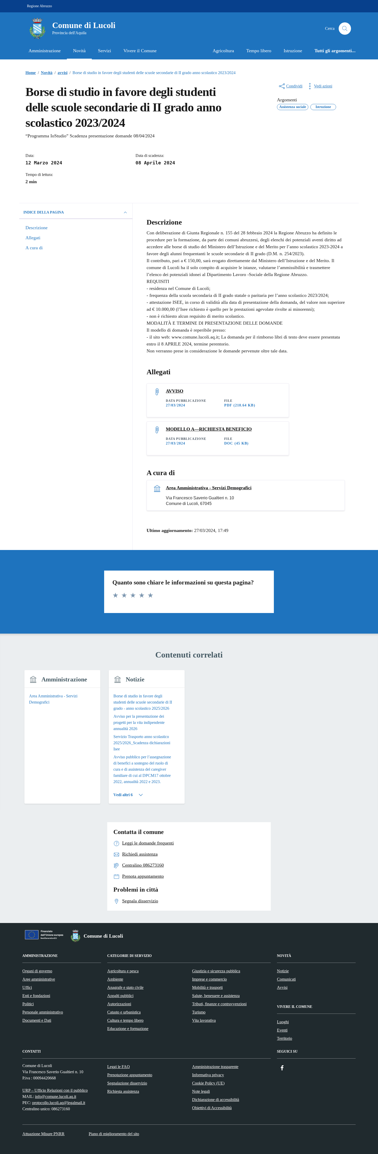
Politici (28, 1004)
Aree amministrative (38, 979)
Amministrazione (45, 50)
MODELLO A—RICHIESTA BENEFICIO (209, 429)
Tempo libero (258, 50)
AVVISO (174, 391)
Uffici (27, 987)
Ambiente (115, 979)
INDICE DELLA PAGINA (43, 212)
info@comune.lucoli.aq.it (55, 1096)
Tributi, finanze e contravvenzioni (219, 1004)
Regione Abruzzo (39, 6)
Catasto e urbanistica (124, 1012)
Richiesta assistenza (123, 1091)
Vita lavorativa (204, 1020)
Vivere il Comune (140, 50)
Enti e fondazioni (36, 995)
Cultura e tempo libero (125, 1020)
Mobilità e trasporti (207, 987)
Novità (79, 50)
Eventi (282, 1030)
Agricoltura (223, 50)
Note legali (201, 1091)
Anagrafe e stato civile (125, 987)
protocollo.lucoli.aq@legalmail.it (58, 1102)
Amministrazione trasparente (215, 1066)
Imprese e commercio (209, 979)
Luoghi (283, 1022)
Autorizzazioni (119, 1004)
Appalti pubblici (120, 995)
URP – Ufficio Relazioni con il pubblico (55, 1090)
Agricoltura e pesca (123, 971)
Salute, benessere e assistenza (216, 995)
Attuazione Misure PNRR (43, 1134)
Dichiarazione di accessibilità (215, 1099)
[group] (62, 740)
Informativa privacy (208, 1075)
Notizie (283, 971)
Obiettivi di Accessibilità (212, 1108)
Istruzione (293, 50)
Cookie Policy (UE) (208, 1083)
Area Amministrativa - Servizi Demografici (208, 487)
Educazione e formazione (127, 1028)
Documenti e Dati (36, 1020)
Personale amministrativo (42, 1012)
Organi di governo (37, 971)
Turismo (198, 1012)
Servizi (104, 50)
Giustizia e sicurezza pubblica (216, 971)
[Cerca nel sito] (345, 28)
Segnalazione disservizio (127, 1083)
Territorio (284, 1038)
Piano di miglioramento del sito (114, 1134)
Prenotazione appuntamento (129, 1075)
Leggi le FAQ (118, 1066)
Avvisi (282, 987)
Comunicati (286, 979)
